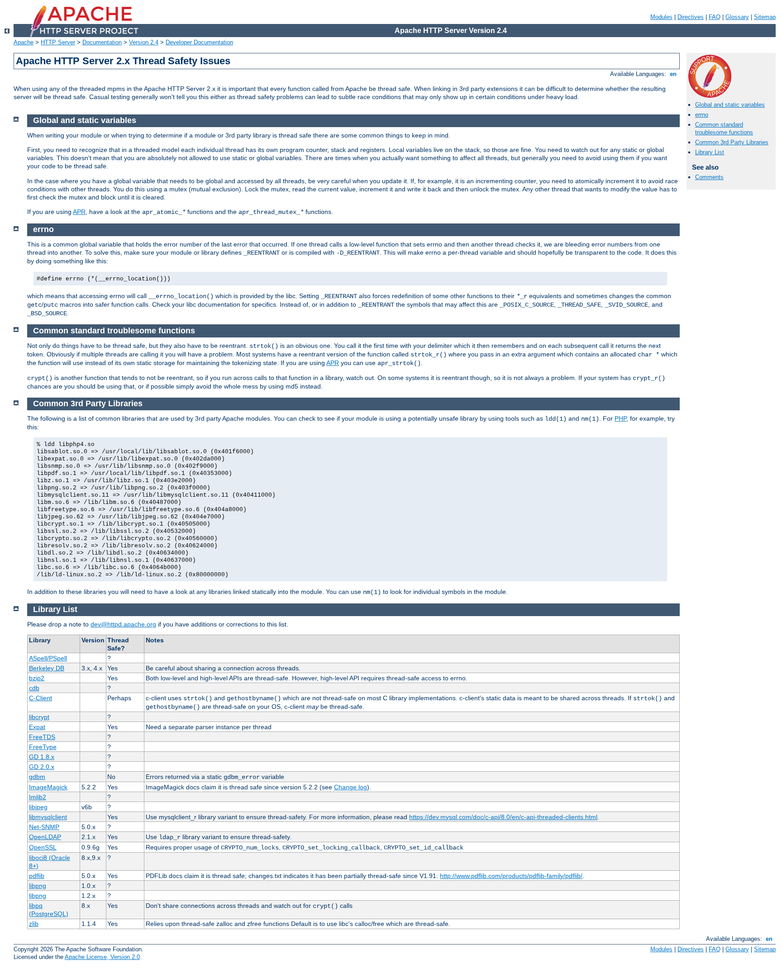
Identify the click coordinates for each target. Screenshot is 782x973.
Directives (690, 17)
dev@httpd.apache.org (123, 624)
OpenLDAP (45, 836)
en (673, 74)
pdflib (36, 875)
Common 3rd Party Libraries (731, 142)
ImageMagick (48, 787)
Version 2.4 (143, 42)
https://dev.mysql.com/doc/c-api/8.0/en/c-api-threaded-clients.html (503, 817)
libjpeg (38, 807)
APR (79, 211)
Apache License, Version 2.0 (102, 957)
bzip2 (36, 678)
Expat (37, 727)
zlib (33, 923)
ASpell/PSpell (48, 658)
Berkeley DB (46, 668)
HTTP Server (58, 42)
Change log (350, 787)
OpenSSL (43, 847)
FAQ (714, 17)
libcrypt (39, 717)
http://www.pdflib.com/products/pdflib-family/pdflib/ (511, 875)
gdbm (37, 776)
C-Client (40, 698)
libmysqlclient (48, 817)
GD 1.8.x (41, 756)
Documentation (102, 42)
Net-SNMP (44, 827)
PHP (620, 418)
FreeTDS (42, 736)
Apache (23, 42)
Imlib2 (37, 797)
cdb (34, 688)
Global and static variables (730, 104)
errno (701, 114)
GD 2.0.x (41, 766)
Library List (709, 152)
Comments (709, 177)
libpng (37, 885)
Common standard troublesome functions (724, 128)
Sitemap (765, 17)
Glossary (737, 17)
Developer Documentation (199, 42)
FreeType (43, 746)
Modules (661, 17)
